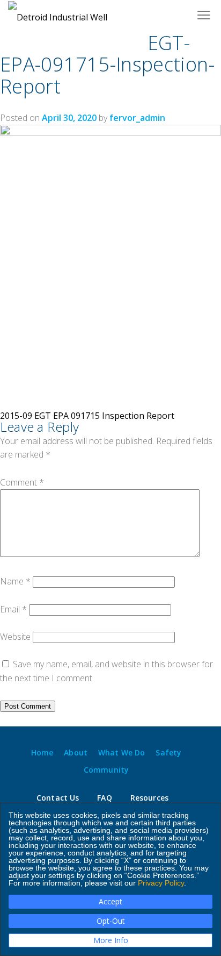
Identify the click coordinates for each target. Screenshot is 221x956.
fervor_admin (137, 118)
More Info (110, 940)
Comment (22, 482)
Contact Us (57, 798)
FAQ (104, 798)
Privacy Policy (161, 883)
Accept (110, 901)
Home (42, 753)
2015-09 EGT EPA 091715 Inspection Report (87, 416)
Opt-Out (111, 921)
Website (15, 637)
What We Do (121, 753)
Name (15, 581)
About (75, 753)
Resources (149, 798)
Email (13, 609)
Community (106, 770)
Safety (168, 753)
